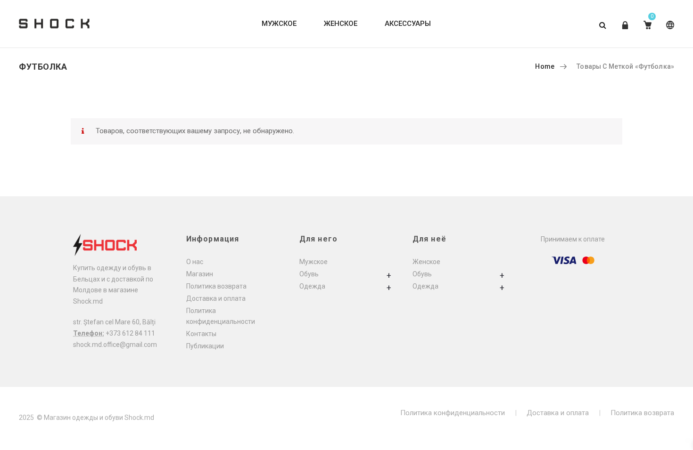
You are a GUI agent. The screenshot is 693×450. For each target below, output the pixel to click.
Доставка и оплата (216, 298)
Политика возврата (216, 286)
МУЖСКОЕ (279, 23)
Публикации (205, 346)
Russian (668, 32)
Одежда (312, 286)
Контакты (201, 334)
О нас (194, 261)
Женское (426, 261)
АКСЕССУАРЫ (408, 23)
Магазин (199, 274)
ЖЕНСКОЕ (340, 23)
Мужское (313, 261)
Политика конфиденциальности (452, 413)
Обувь (309, 274)
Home (544, 66)
